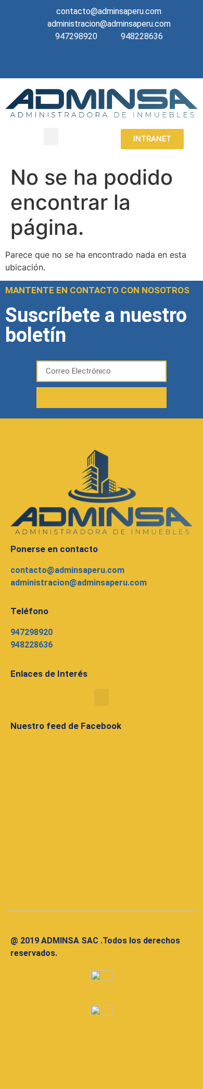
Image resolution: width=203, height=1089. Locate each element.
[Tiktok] (125, 63)
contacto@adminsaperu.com (67, 570)
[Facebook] (80, 63)
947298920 (31, 632)
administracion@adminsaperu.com (78, 583)
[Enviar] (101, 397)
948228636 (31, 645)
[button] (51, 136)
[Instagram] (102, 63)
